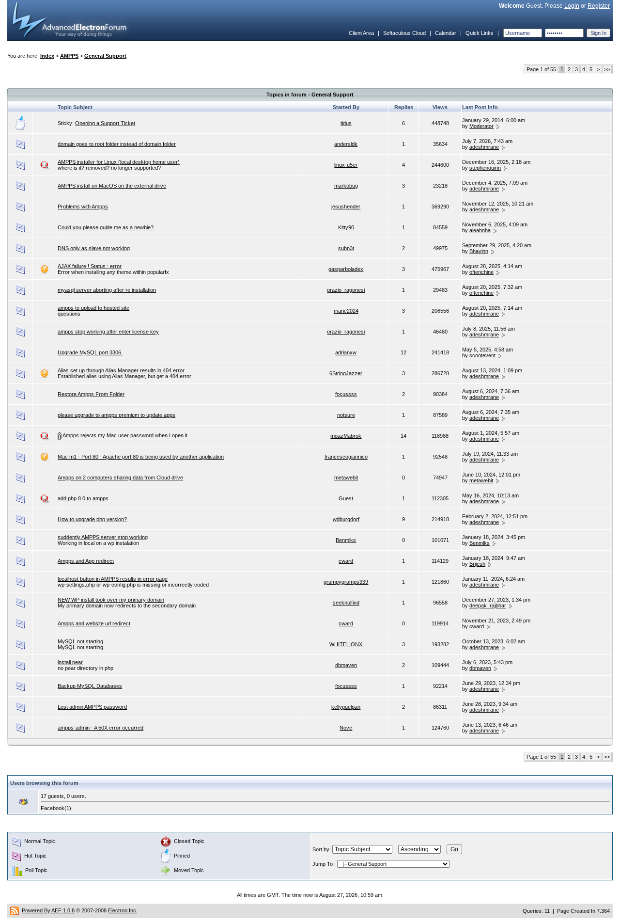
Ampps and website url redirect (94, 623)
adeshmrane (484, 147)
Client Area (361, 33)
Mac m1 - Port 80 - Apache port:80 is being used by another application (141, 457)
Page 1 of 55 (541, 69)
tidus (346, 123)
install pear (70, 662)
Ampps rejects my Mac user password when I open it (124, 435)
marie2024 (346, 311)
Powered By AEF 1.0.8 (48, 910)
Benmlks (346, 540)
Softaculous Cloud (404, 33)
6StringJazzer (345, 373)
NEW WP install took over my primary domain (111, 600)
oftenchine (481, 272)
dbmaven (346, 665)
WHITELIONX (345, 644)
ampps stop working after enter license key (108, 332)
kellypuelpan (345, 707)
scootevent (482, 355)
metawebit (346, 477)
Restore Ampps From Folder (91, 394)
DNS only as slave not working (94, 248)
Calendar (445, 33)
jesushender (345, 206)
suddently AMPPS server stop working (103, 537)
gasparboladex (345, 269)
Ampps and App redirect (86, 561)
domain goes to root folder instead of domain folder (117, 144)
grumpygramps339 (346, 582)
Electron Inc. (123, 910)
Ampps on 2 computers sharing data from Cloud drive (120, 477)
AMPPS (69, 56)
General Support (105, 56)
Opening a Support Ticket (105, 123)
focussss (346, 394)
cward (346, 561)
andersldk (345, 144)
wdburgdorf (346, 519)
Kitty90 (346, 227)
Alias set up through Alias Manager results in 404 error (121, 370)
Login (571, 5)
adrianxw (345, 352)
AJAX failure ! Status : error (90, 266)
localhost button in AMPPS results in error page (113, 579)
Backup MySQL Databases (90, 686)
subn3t (346, 248)
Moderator (481, 126)
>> (607, 69)
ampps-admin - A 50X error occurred (100, 728)
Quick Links (479, 33)
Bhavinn (478, 251)
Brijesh (477, 564)
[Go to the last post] (497, 126)
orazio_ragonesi (346, 290)
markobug (346, 186)
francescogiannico (346, 457)
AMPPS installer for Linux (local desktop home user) (119, 162)
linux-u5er (345, 165)
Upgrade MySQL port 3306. (90, 352)
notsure (346, 415)
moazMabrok (345, 436)
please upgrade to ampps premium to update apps (116, 415)
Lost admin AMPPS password (92, 707)
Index (47, 56)
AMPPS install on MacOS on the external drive (112, 186)
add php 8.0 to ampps (83, 498)
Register (599, 5)
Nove (346, 728)
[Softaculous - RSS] (14, 910)
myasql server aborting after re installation (107, 290)
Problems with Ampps (83, 206)
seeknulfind (346, 602)
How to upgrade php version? (92, 519)
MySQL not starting (80, 641)
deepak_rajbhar (487, 605)
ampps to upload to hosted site (93, 308)
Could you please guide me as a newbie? (106, 227)
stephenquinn (485, 168)
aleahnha (480, 230)
